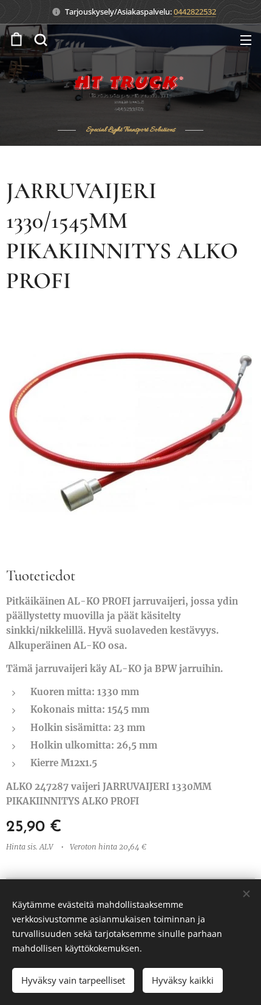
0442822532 (195, 11)
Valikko (246, 39)
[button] (40, 39)
